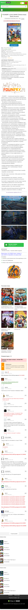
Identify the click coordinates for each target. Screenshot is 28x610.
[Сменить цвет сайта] (22, 3)
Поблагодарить (14, 45)
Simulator (9, 48)
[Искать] (25, 6)
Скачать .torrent (14, 42)
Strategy (5, 48)
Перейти (4, 361)
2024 (12, 47)
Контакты (10, 595)
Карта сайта (17, 595)
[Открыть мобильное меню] (26, 3)
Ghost (6, 372)
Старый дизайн (14, 533)
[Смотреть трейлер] (14, 203)
